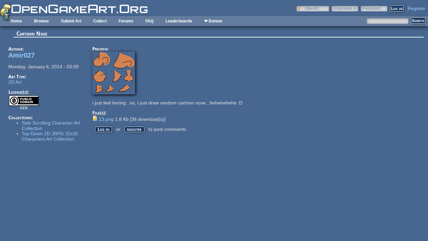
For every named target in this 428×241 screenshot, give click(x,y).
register (134, 129)
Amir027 (21, 55)
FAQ (149, 21)
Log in (103, 129)
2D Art (14, 82)
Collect (100, 21)
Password (371, 8)
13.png (106, 119)
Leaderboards (179, 21)
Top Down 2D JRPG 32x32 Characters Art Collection (50, 136)
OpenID (312, 8)
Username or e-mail (345, 8)
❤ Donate (213, 21)
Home (16, 21)
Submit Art (71, 21)
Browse (41, 21)
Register (416, 8)
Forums (126, 21)
